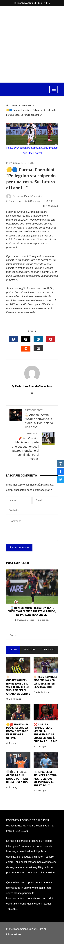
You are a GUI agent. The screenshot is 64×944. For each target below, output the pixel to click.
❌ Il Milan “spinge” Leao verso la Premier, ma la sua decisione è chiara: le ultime (45, 732)
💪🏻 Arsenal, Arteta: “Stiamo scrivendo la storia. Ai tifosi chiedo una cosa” (39, 419)
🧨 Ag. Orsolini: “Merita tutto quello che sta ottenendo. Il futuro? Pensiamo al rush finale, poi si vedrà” (25, 446)
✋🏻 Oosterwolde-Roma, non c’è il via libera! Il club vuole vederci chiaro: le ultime (18, 685)
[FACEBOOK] (13, 339)
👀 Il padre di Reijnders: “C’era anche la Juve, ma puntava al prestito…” (45, 778)
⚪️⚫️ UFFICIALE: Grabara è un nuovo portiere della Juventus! (17, 777)
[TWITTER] (25, 339)
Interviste (27, 163)
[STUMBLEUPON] (25, 349)
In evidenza (13, 163)
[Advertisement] (32, 44)
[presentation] (9, 597)
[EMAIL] (38, 348)
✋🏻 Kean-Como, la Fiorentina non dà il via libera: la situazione (45, 682)
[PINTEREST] (50, 339)
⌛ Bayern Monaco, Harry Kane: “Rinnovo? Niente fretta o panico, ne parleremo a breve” (32, 611)
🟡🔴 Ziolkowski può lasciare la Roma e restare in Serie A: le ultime (17, 731)
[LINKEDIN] (38, 339)
